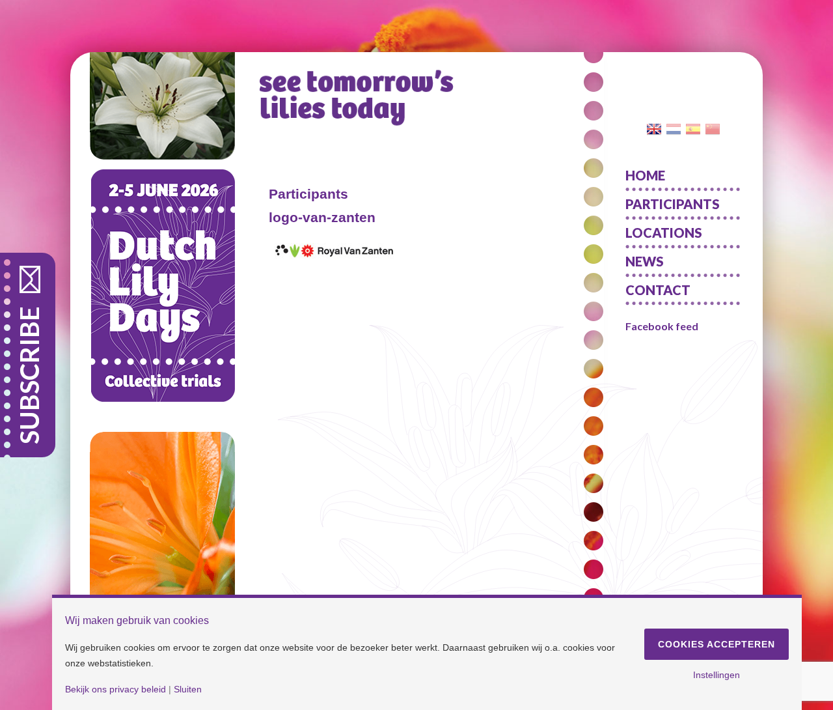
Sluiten (188, 689)
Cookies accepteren (716, 644)
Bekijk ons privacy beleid (115, 689)
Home (645, 175)
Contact (657, 290)
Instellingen (716, 674)
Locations (663, 232)
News (644, 261)
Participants (672, 204)
